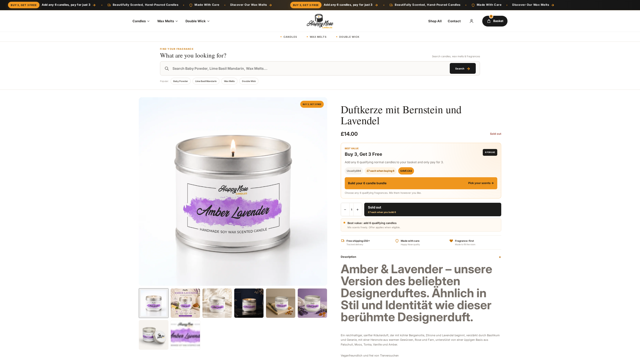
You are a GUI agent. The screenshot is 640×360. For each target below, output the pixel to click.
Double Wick (196, 21)
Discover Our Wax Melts (251, 5)
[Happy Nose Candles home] (320, 21)
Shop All (435, 21)
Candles (139, 21)
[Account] (471, 21)
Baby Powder (180, 81)
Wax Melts (165, 21)
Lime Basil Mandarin (206, 81)
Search (462, 68)
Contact (454, 21)
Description (421, 257)
